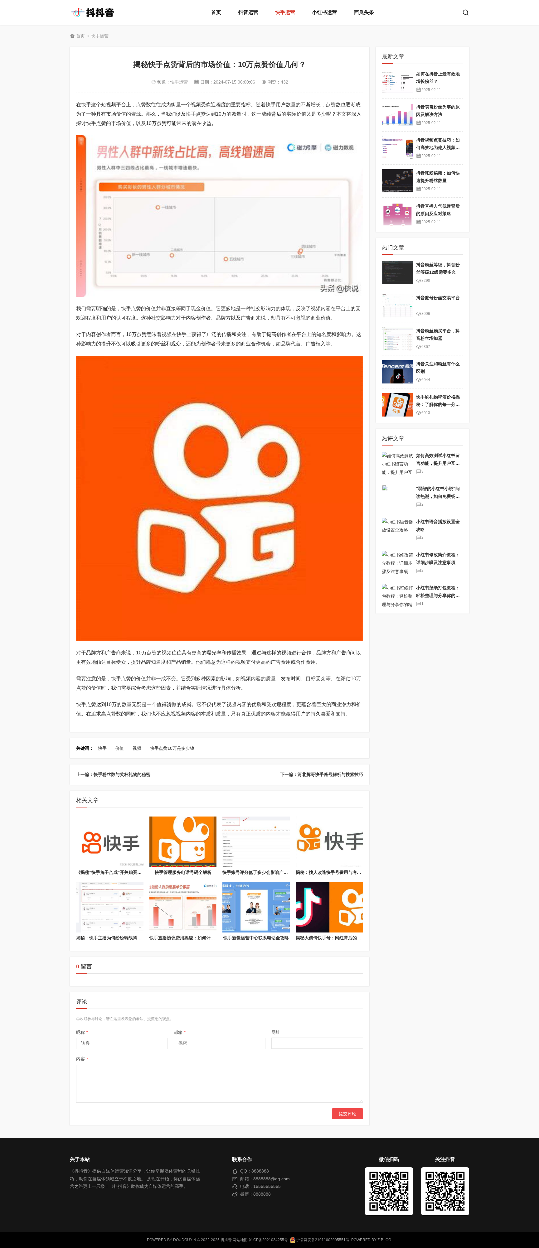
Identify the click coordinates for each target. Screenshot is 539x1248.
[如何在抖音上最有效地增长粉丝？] (397, 81)
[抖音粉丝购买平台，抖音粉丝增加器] (397, 338)
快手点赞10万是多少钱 (172, 748)
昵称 (82, 1032)
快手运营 (285, 12)
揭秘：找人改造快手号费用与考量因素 (333, 872)
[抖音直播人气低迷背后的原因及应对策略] (397, 213)
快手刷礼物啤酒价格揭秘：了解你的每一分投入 (438, 404)
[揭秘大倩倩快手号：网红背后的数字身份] (329, 907)
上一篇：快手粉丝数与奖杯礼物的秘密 (113, 774)
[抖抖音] (95, 12)
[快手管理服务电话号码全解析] (183, 842)
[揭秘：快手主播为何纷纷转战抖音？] (109, 907)
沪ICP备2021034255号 (268, 1240)
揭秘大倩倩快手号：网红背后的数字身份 (335, 937)
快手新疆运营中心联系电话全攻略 (256, 937)
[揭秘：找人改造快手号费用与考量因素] (329, 842)
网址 (275, 1032)
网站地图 (240, 1240)
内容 (82, 1058)
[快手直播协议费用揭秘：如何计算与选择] (183, 907)
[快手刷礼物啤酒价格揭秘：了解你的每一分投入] (397, 405)
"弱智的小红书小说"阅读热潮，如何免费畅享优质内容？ (438, 496)
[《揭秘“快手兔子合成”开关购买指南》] (109, 842)
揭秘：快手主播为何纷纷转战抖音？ (111, 937)
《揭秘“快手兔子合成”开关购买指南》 (113, 872)
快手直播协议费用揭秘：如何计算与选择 (188, 937)
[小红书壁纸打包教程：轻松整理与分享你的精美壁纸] (397, 595)
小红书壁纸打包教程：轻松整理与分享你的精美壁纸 (438, 595)
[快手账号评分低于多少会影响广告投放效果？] (256, 842)
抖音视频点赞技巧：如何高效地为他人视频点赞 (438, 147)
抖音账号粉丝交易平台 (438, 297)
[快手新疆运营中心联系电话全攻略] (256, 907)
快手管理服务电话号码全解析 (183, 872)
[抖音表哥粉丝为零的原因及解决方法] (397, 114)
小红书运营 (324, 12)
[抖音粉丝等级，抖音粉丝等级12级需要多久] (397, 272)
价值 (119, 748)
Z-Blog (384, 1240)
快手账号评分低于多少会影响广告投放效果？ (266, 872)
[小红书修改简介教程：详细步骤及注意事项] (397, 562)
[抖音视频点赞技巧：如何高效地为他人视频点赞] (397, 147)
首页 (216, 12)
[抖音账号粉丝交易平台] (397, 305)
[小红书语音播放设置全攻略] (397, 529)
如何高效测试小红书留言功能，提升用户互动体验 (438, 463)
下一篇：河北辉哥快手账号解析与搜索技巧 (321, 774)
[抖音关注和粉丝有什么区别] (397, 371)
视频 (137, 748)
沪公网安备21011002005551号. (322, 1240)
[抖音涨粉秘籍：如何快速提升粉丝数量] (397, 180)
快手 (102, 748)
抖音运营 (248, 12)
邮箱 (180, 1032)
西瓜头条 (364, 12)
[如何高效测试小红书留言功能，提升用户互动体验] (397, 463)
